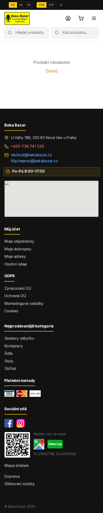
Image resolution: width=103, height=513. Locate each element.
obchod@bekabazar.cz (31, 155)
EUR (51, 4)
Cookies (11, 311)
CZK (41, 4)
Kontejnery (13, 346)
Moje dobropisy (17, 249)
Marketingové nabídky (24, 303)
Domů (52, 70)
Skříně (10, 368)
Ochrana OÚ (15, 296)
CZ (13, 4)
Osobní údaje (15, 264)
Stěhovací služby (19, 484)
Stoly (8, 361)
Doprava (12, 476)
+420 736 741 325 (27, 146)
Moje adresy (15, 256)
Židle (8, 353)
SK (21, 4)
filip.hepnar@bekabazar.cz (34, 161)
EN (29, 4)
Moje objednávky (19, 241)
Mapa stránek (16, 465)
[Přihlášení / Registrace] (68, 18)
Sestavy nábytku (19, 338)
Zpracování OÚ (17, 288)
